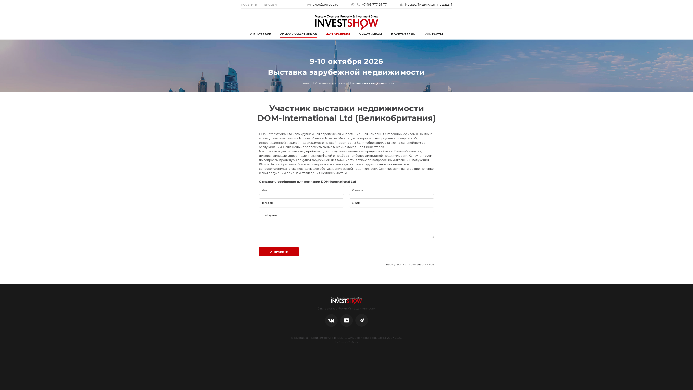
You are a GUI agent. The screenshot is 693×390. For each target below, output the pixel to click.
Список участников (298, 34)
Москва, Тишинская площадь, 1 (428, 4)
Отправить (279, 251)
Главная (305, 83)
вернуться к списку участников (410, 264)
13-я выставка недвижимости (372, 83)
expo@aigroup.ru (325, 4)
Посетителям (403, 34)
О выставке (260, 34)
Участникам (370, 34)
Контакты (434, 34)
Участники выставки (330, 83)
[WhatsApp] (354, 4)
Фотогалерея (338, 34)
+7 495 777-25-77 (374, 4)
